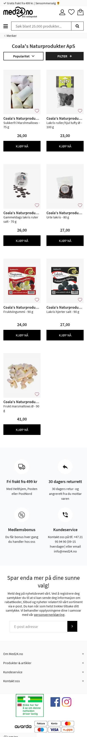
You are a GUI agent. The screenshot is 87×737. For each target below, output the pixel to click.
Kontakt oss (11, 681)
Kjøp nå (22, 146)
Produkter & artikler (17, 663)
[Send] (72, 626)
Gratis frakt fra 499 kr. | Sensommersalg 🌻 (33, 3)
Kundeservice (12, 672)
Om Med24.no (13, 654)
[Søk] (77, 26)
